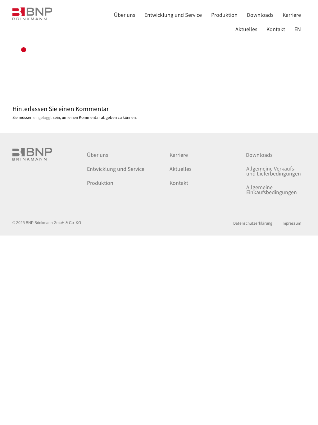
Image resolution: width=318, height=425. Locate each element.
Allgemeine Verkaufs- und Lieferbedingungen (273, 171)
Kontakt (179, 182)
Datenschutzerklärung (252, 223)
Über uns (97, 154)
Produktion (100, 182)
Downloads (259, 154)
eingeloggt (42, 117)
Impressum (291, 223)
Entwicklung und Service (115, 168)
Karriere (179, 154)
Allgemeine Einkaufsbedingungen (271, 189)
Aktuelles (180, 168)
